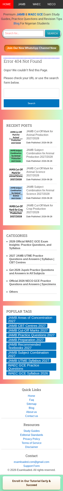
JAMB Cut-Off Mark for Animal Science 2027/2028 (39, 172)
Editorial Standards (31, 435)
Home (31, 395)
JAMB (21, 4)
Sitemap (31, 403)
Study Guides (32, 430)
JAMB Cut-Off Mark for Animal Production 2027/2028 (39, 135)
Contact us (31, 416)
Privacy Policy (31, 439)
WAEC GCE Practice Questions (23, 366)
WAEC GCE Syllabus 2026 (28, 373)
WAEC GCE (35, 14)
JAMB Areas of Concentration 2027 (30, 319)
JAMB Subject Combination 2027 (28, 354)
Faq (31, 399)
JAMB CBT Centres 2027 (27, 326)
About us (31, 412)
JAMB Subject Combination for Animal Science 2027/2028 (40, 190)
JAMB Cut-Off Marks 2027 (28, 330)
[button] (31, 48)
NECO (51, 4)
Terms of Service (31, 443)
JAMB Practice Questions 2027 (31, 335)
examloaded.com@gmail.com (31, 461)
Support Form (31, 466)
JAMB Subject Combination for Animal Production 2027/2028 (40, 153)
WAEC (37, 4)
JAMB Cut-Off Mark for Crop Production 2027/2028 (39, 209)
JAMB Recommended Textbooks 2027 (24, 346)
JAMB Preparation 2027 (26, 340)
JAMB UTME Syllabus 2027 (28, 360)
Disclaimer (31, 447)
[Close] (60, 477)
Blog (16, 23)
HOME (7, 4)
